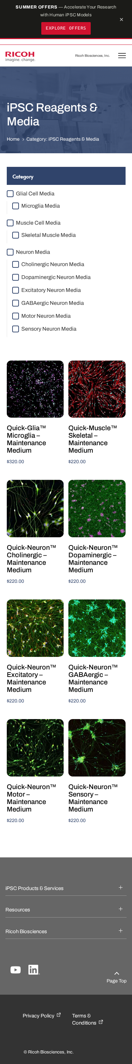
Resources (24, 909)
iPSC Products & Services (40, 888)
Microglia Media (40, 206)
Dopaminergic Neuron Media (56, 277)
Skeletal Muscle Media (48, 235)
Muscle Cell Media (38, 223)
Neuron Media (33, 252)
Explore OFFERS (66, 28)
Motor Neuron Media (46, 316)
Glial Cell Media (35, 193)
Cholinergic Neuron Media (52, 264)
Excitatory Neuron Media (51, 290)
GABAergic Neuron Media (52, 303)
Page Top (117, 980)
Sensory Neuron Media (48, 329)
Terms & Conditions (84, 1019)
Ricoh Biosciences (32, 931)
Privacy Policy (38, 1015)
